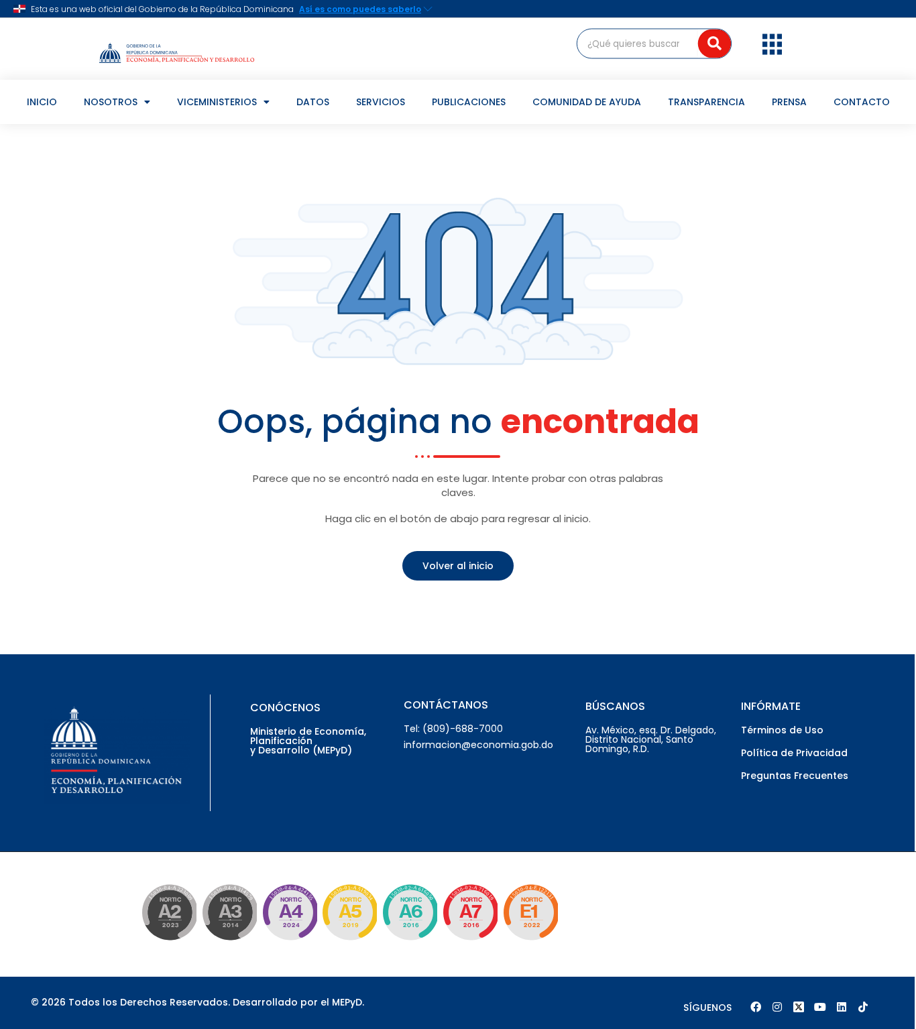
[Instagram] (777, 1007)
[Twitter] (798, 1007)
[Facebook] (755, 1007)
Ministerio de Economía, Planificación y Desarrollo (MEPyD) (308, 741)
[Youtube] (820, 1007)
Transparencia (706, 102)
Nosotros (110, 102)
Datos (312, 102)
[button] (772, 43)
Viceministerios (217, 102)
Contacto (862, 102)
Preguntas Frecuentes (794, 775)
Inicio (42, 102)
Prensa (789, 102)
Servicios (380, 102)
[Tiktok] (863, 1007)
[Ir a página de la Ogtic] (166, 942)
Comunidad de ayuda (586, 102)
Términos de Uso (782, 730)
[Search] (715, 43)
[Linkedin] (841, 1007)
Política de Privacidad (794, 753)
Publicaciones (469, 102)
